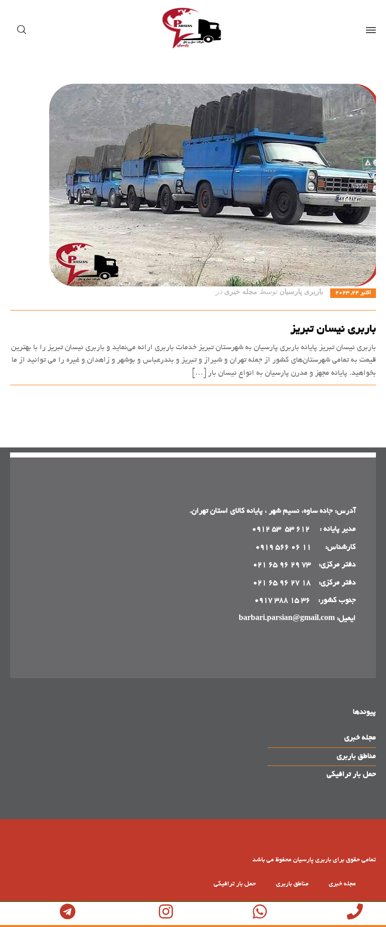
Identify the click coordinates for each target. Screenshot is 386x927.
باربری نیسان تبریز (333, 330)
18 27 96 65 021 (282, 583)
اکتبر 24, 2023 (353, 293)
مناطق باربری (356, 756)
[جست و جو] (23, 30)
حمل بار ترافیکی (351, 774)
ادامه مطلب (358, 396)
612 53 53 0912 (282, 529)
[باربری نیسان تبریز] (193, 185)
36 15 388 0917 (282, 600)
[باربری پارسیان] (193, 30)
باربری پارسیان (301, 291)
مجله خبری (240, 291)
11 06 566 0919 (283, 547)
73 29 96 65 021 (282, 565)
